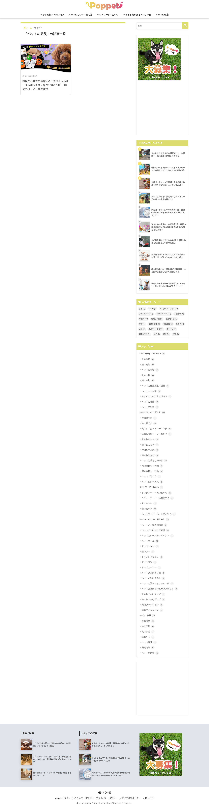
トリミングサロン (152, 557)
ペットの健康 (162, 14)
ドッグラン (149, 562)
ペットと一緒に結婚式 (154, 525)
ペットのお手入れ (152, 482)
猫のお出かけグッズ (153, 599)
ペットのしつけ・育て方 (80, 14)
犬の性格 (148, 375)
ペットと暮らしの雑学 (154, 460)
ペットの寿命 (150, 369)
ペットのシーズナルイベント (157, 535)
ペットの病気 (150, 653)
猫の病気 (148, 626)
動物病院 (147, 647)
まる (142, 309)
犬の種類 (148, 359)
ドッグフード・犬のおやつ (156, 492)
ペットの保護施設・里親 (155, 385)
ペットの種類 (150, 401)
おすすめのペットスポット (156, 396)
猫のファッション (152, 610)
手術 (142, 324)
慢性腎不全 (171, 319)
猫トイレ (171, 329)
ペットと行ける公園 (153, 573)
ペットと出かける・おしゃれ (137, 14)
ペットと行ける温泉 (153, 578)
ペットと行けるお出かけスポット (159, 588)
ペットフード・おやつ (107, 14)
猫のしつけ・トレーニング (156, 434)
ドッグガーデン (151, 567)
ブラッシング (146, 314)
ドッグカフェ (150, 546)
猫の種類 (148, 364)
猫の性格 (148, 380)
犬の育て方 (148, 418)
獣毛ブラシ (144, 334)
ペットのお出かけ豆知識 (155, 530)
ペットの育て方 (151, 476)
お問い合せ (148, 798)
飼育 (176, 334)
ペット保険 (149, 642)
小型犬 (143, 319)
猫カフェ (147, 551)
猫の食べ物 (149, 508)
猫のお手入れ (150, 455)
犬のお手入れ (150, 450)
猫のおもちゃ (150, 444)
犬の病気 (148, 621)
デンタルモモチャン (169, 309)
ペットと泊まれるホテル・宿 (157, 583)
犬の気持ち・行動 (152, 465)
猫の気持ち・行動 (152, 471)
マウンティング (163, 314)
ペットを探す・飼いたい (52, 14)
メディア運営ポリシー (130, 798)
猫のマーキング (156, 329)
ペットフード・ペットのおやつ (158, 514)
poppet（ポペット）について (69, 798)
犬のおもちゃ (150, 439)
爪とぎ (180, 324)
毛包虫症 (168, 324)
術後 (166, 334)
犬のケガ (147, 631)
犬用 (142, 329)
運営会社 (89, 798)
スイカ (152, 309)
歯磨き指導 (154, 324)
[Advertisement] (162, 109)
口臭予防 (179, 314)
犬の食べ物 (149, 503)
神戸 (157, 334)
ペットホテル (150, 541)
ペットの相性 (150, 407)
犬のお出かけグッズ (153, 594)
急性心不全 (156, 319)
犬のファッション (152, 605)
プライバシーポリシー (106, 798)
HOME (106, 792)
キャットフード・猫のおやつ (157, 498)
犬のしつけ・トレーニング (156, 428)
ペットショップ (151, 391)
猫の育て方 (149, 423)
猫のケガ (147, 637)
